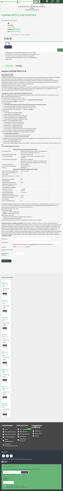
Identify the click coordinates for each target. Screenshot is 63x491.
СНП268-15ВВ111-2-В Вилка (6, 357)
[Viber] (7, 455)
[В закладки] (4, 295)
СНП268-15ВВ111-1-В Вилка (6, 340)
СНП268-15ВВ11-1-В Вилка (6, 305)
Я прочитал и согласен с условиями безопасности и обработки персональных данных (17, 487)
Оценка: (4, 247)
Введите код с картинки (5, 254)
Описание (9, 66)
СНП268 (32, 8)
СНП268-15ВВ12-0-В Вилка (6, 409)
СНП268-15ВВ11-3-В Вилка (6, 323)
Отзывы (19, 66)
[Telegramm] (11, 455)
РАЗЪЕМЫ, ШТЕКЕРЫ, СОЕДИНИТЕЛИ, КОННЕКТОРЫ (31, 6)
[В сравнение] (6, 295)
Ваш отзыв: (4, 242)
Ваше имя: (4, 239)
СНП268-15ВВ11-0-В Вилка (6, 288)
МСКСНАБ (16, 29)
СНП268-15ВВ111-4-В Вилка (6, 392)
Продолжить (5, 260)
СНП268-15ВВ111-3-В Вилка (6, 374)
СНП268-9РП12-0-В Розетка (32, 9)
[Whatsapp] (3, 455)
